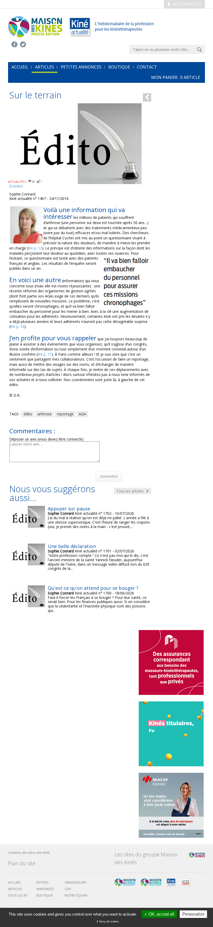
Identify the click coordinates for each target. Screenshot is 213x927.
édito (28, 413)
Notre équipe (76, 895)
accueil (19, 67)
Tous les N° (18, 895)
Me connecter (186, 4)
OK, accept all (161, 914)
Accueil (14, 882)
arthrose (44, 413)
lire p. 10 (17, 326)
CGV (68, 889)
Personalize (193, 914)
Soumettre (109, 476)
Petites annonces (81, 67)
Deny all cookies (108, 921)
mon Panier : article (175, 77)
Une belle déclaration (72, 546)
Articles (44, 67)
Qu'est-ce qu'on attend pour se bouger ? (93, 588)
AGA (82, 413)
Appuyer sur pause (69, 508)
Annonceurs (76, 882)
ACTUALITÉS (16, 182)
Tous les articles (130, 491)
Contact (147, 67)
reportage (65, 413)
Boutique (119, 67)
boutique (44, 895)
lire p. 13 (35, 248)
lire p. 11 (45, 354)
